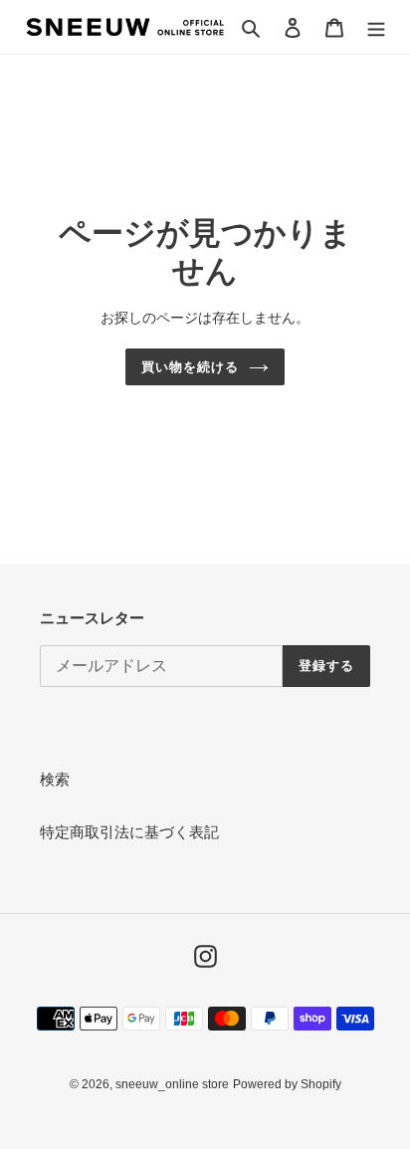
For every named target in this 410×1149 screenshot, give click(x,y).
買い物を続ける (190, 366)
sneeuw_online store (172, 1084)
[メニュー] (376, 27)
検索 (55, 779)
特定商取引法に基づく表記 (129, 831)
